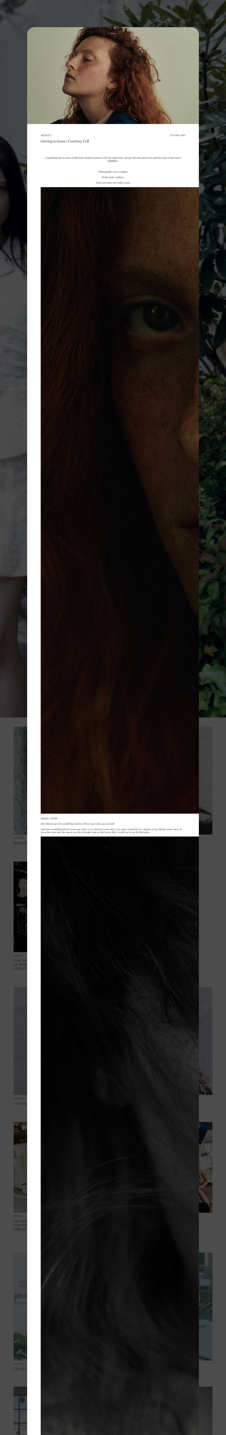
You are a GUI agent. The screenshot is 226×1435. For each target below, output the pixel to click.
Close (113, 33)
